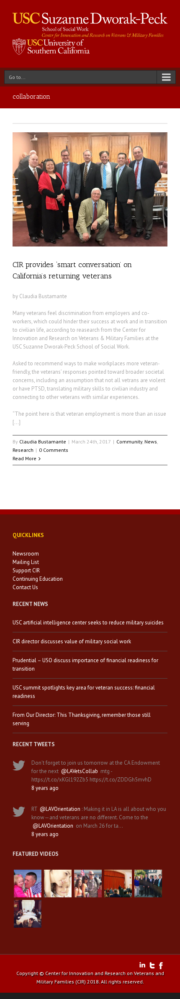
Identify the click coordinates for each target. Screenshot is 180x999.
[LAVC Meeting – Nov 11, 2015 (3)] (28, 914)
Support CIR (26, 570)
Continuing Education (38, 578)
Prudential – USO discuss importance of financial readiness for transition (85, 664)
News (150, 441)
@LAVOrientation (60, 809)
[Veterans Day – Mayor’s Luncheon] (148, 883)
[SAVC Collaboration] (88, 883)
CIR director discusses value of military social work (72, 641)
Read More (24, 458)
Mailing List (26, 562)
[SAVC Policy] (28, 883)
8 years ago (45, 788)
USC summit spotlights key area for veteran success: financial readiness (84, 692)
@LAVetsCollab (79, 771)
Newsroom (26, 553)
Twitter (152, 965)
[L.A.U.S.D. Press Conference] (118, 883)
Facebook (161, 965)
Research (23, 450)
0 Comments (53, 450)
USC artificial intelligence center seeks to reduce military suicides (88, 622)
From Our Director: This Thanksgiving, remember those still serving (82, 719)
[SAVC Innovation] (58, 883)
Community (129, 441)
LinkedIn (142, 965)
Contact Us (25, 587)
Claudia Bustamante (42, 441)
